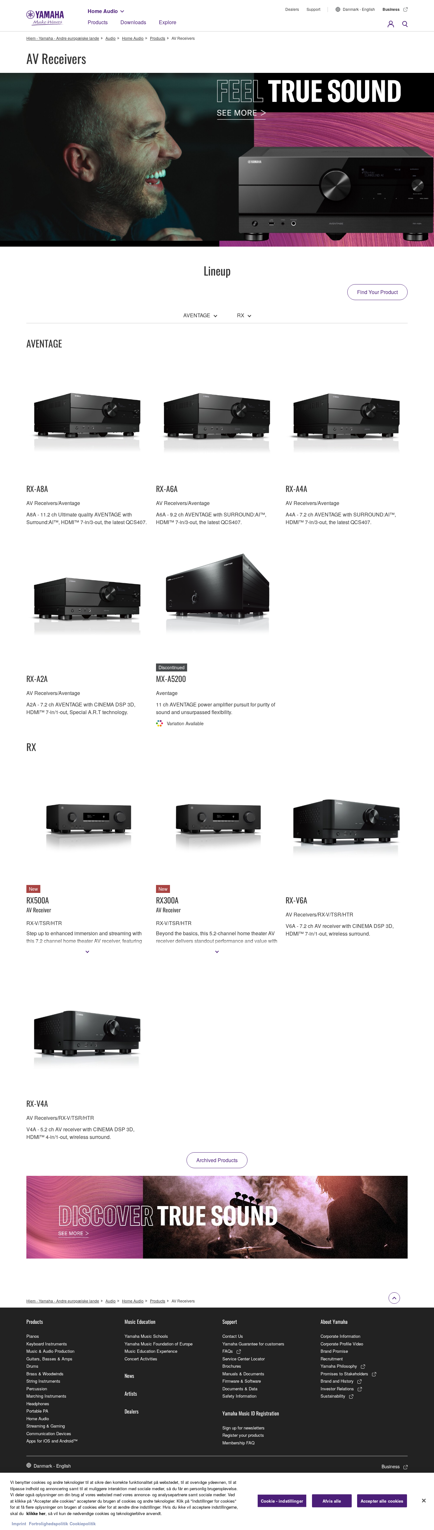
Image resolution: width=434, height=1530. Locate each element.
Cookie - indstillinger (282, 1501)
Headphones (37, 1403)
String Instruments (43, 1381)
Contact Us (232, 1336)
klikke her (35, 1513)
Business (391, 9)
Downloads (133, 22)
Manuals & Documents (243, 1374)
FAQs (227, 1351)
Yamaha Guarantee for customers (253, 1344)
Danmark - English (359, 9)
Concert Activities (141, 1359)
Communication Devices (48, 1433)
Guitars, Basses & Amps (49, 1359)
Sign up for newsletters (243, 1428)
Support (313, 9)
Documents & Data (239, 1389)
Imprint (19, 1523)
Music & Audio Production (50, 1351)
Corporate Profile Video (342, 1344)
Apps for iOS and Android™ (52, 1441)
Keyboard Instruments (46, 1344)
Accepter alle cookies (382, 1501)
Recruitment (332, 1359)
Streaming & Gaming (45, 1426)
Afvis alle (331, 1501)
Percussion (36, 1389)
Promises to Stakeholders (344, 1374)
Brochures (231, 1366)
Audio (110, 38)
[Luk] (424, 1501)
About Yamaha (334, 1321)
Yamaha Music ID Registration (250, 1413)
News (129, 1375)
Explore (167, 22)
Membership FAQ (238, 1443)
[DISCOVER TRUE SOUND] (217, 1217)
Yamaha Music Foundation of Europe (159, 1344)
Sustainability (333, 1396)
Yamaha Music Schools (146, 1336)
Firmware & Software (241, 1381)
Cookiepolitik (83, 1523)
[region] (217, 1501)
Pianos (32, 1336)
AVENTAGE (196, 315)
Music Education (140, 1321)
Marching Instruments (46, 1396)
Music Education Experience (151, 1351)
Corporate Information (340, 1336)
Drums (32, 1366)
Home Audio (103, 11)
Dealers (292, 9)
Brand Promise (334, 1351)
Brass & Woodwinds (45, 1374)
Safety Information (239, 1396)
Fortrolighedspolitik (48, 1523)
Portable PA (37, 1411)
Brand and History (337, 1381)
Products (98, 22)
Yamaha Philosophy (339, 1366)
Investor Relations (337, 1389)
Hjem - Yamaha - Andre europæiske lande (62, 38)
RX (240, 315)
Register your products (243, 1435)
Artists (131, 1393)
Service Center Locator (243, 1359)
